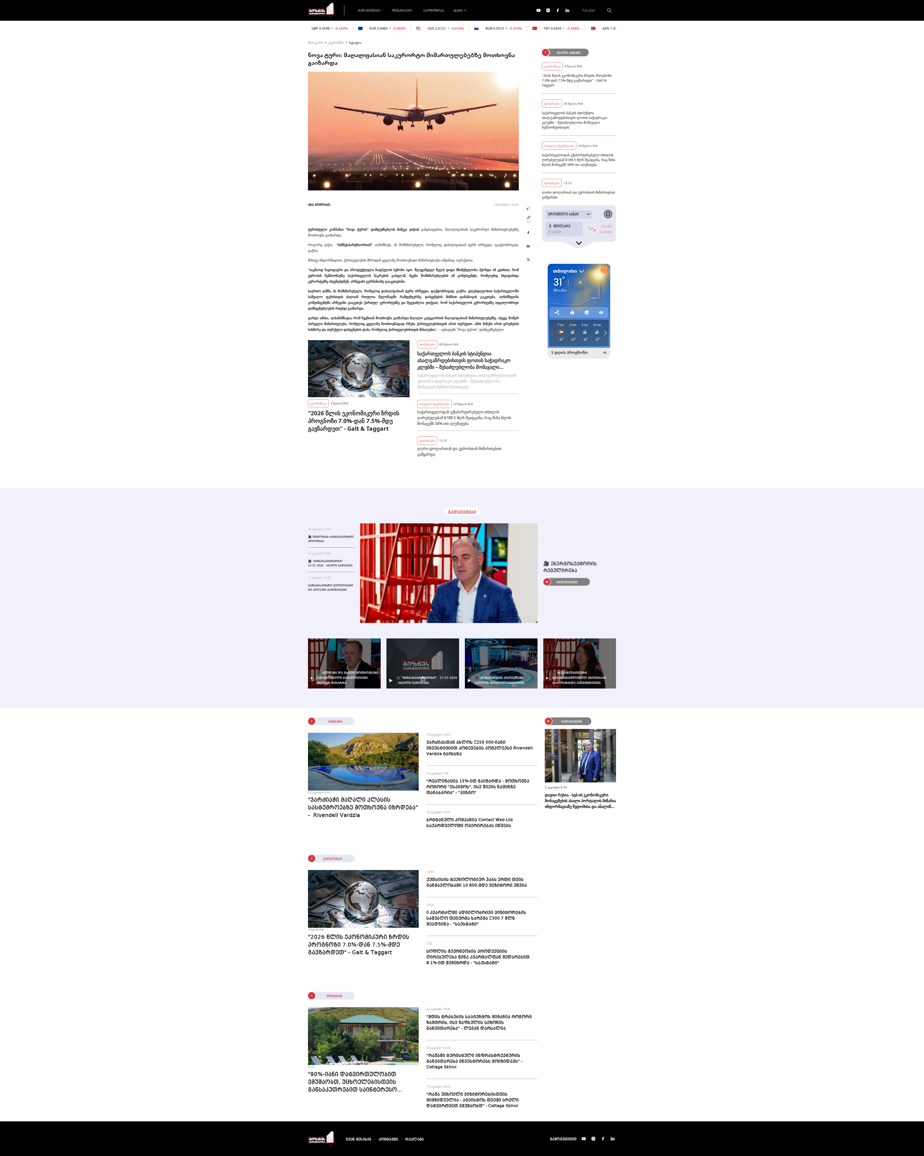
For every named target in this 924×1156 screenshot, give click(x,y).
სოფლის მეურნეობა (434, 404)
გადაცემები (369, 10)
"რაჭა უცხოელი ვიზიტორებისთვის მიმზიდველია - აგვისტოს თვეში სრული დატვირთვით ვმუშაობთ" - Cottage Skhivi (472, 1100)
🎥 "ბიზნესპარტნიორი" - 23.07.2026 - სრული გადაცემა (330, 563)
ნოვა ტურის (357, 229)
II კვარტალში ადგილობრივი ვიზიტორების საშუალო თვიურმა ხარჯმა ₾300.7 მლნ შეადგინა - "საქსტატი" (476, 918)
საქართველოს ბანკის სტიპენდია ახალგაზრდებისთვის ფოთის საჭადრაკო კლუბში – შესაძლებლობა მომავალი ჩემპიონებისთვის (464, 360)
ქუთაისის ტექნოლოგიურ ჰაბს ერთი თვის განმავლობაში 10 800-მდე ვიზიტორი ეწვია (476, 882)
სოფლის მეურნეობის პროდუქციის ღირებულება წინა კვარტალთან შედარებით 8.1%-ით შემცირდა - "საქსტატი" (478, 957)
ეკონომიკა (433, 10)
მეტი (458, 10)
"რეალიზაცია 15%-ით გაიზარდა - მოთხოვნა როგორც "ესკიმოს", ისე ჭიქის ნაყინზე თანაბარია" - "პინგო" (477, 787)
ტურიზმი (336, 42)
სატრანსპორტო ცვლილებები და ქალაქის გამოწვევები (330, 587)
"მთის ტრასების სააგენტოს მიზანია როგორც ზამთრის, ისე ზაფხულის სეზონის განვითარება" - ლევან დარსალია (479, 1023)
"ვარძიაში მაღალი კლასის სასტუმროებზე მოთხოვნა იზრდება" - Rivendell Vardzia (363, 807)
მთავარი (315, 42)
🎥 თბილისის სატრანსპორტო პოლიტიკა (330, 539)
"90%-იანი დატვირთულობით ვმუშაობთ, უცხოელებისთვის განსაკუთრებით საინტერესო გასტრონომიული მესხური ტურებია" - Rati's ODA (363, 1083)
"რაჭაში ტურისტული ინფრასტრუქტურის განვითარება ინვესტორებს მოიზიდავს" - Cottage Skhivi (474, 1061)
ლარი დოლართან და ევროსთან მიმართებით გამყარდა (459, 451)
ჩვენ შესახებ (358, 1140)
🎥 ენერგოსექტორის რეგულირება (570, 567)
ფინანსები (402, 10)
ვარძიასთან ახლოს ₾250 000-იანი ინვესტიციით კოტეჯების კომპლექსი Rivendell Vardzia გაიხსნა (479, 748)
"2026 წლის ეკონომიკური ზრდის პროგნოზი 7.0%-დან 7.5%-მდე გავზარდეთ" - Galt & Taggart (353, 420)
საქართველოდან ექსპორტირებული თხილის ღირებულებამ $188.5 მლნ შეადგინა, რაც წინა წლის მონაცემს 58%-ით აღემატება (464, 417)
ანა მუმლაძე (319, 205)
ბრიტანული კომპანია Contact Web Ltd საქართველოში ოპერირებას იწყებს (469, 823)
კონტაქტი (388, 1140)
